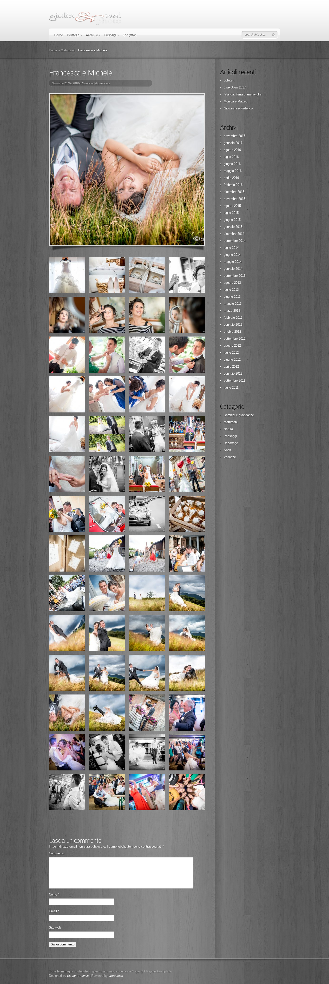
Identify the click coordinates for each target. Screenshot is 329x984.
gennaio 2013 (233, 324)
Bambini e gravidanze (239, 415)
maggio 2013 (233, 303)
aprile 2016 (231, 178)
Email (54, 911)
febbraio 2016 (233, 185)
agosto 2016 (232, 150)
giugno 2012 (232, 359)
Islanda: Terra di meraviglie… (244, 94)
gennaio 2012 (233, 373)
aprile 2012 (231, 366)
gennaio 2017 (233, 143)
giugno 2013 (232, 296)
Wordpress (116, 975)
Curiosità (111, 35)
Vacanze (230, 457)
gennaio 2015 (233, 227)
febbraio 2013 (233, 317)
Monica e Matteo (235, 101)
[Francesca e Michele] (127, 169)
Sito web (55, 927)
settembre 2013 (234, 275)
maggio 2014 (233, 261)
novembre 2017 (234, 136)
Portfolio (74, 35)
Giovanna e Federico (238, 108)
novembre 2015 (234, 199)
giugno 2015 (232, 220)
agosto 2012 (232, 345)
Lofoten (229, 80)
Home (58, 35)
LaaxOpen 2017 (235, 87)
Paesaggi (230, 436)
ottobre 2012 (232, 331)
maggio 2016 (233, 171)
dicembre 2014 (234, 234)
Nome (54, 894)
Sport (227, 450)
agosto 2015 (232, 206)
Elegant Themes (78, 975)
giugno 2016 (232, 164)
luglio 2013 (231, 289)
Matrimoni (67, 50)
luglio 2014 (231, 247)
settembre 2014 (234, 241)
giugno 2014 (232, 254)
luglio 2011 (231, 387)
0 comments (102, 83)
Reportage (231, 443)
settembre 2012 (234, 338)
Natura (228, 429)
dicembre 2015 (234, 192)
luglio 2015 (231, 213)
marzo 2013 (232, 310)
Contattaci (130, 35)
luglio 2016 (231, 157)
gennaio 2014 (233, 268)
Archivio (93, 35)
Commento (56, 853)
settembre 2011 (234, 380)
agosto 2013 (232, 282)
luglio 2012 (231, 352)
